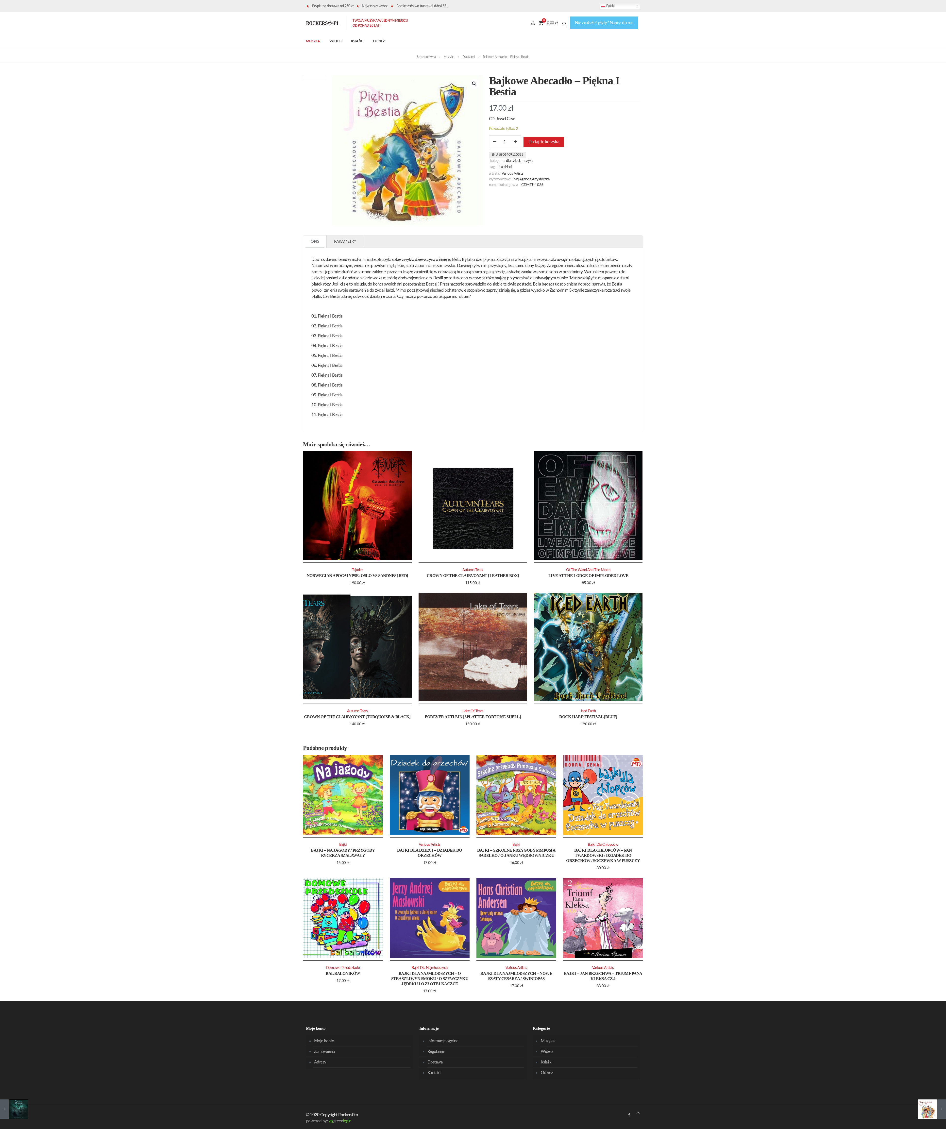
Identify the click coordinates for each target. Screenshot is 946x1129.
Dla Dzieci (505, 167)
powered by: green (328, 1121)
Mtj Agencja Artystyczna (531, 179)
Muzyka (449, 57)
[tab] (315, 242)
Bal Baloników (343, 973)
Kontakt (434, 1073)
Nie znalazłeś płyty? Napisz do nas (604, 23)
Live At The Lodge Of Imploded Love (588, 575)
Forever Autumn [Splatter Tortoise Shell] (473, 716)
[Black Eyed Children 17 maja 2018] (14, 1109)
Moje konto (324, 1041)
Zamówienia (324, 1051)
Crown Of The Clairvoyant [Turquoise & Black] (357, 716)
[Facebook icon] (629, 1115)
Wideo (547, 1051)
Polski (609, 6)
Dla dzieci (468, 57)
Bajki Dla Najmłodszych (430, 968)
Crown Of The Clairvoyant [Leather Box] (473, 575)
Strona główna (426, 57)
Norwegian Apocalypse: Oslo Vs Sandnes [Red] (357, 575)
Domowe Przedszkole (343, 968)
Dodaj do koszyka (543, 142)
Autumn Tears (472, 570)
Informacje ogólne (442, 1041)
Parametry (345, 241)
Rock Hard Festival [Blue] (588, 716)
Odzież (547, 1073)
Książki (546, 1062)
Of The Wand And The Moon (588, 570)
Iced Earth (588, 711)
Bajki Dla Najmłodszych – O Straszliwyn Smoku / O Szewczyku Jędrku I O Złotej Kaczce (429, 978)
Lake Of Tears (472, 711)
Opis (315, 241)
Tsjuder (357, 570)
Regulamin (436, 1051)
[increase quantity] (515, 142)
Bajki (343, 844)
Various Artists (512, 173)
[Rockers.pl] (322, 23)
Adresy (320, 1062)
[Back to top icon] (638, 1113)
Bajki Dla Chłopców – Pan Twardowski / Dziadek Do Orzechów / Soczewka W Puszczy (603, 855)
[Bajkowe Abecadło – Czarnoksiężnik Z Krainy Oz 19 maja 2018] (932, 1109)
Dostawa (434, 1062)
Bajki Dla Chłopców (603, 844)
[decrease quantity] (494, 142)
